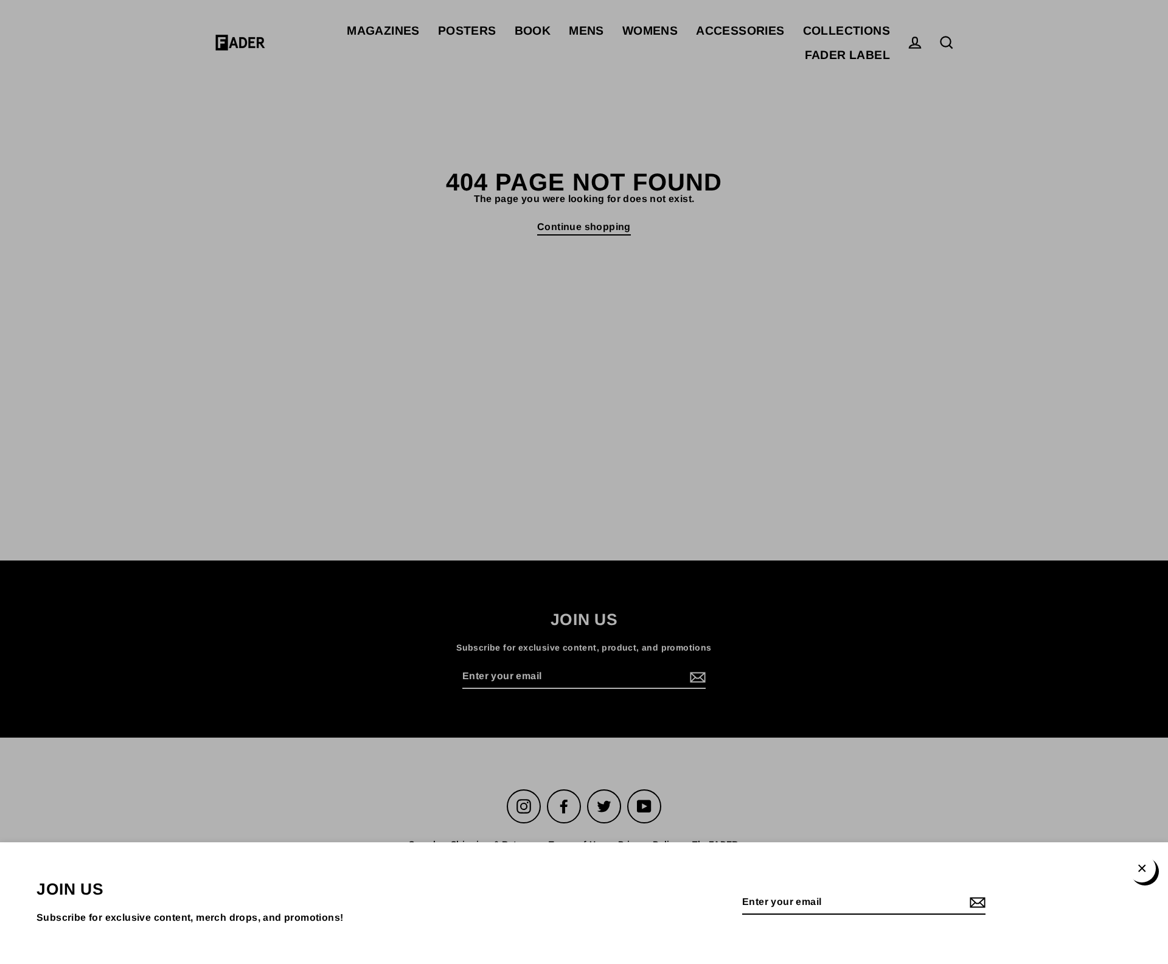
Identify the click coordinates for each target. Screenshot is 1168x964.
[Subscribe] (975, 903)
